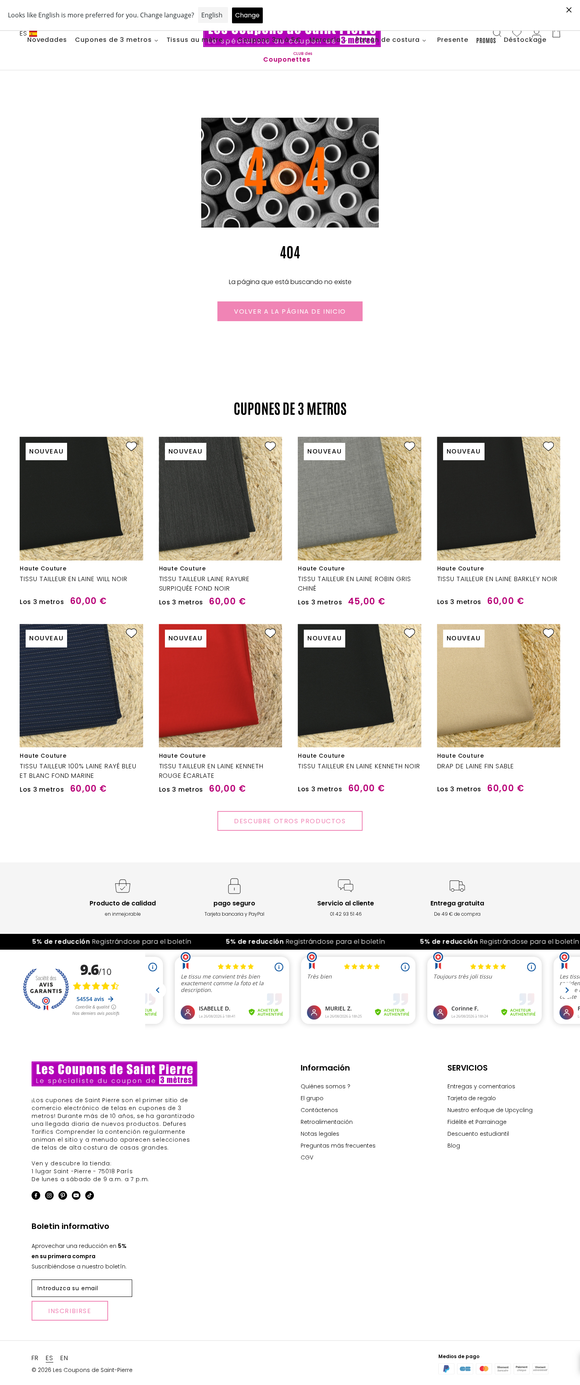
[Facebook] (36, 1196)
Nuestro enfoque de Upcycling (490, 1110)
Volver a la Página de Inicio (290, 311)
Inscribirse (70, 1310)
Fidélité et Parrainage (477, 1122)
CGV (307, 1157)
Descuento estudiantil (478, 1134)
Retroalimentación (327, 1122)
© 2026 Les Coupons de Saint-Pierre (82, 1370)
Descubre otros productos (290, 821)
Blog (453, 1146)
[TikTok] (89, 1196)
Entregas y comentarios (481, 1086)
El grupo (312, 1098)
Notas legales (320, 1134)
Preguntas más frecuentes (338, 1146)
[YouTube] (76, 1196)
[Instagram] (49, 1196)
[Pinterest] (62, 1196)
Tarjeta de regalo (471, 1098)
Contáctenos (319, 1110)
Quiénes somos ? (325, 1086)
